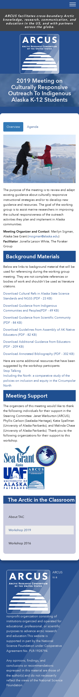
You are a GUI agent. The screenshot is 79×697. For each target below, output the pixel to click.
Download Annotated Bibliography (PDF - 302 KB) (38, 353)
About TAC (16, 516)
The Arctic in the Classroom (41, 499)
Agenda (32, 126)
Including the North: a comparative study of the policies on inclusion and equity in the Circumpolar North (39, 380)
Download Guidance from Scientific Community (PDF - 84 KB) (37, 320)
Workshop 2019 (20, 529)
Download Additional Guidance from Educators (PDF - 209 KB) (36, 344)
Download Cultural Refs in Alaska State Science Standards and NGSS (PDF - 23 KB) (36, 296)
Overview (13, 126)
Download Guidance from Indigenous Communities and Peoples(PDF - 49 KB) (31, 308)
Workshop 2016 (20, 543)
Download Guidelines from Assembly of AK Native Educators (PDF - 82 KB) (39, 332)
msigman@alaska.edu (43, 236)
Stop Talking (12, 370)
